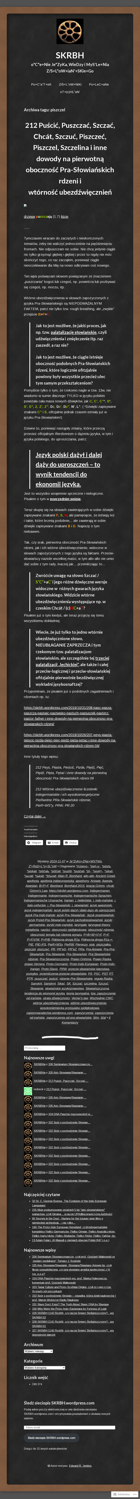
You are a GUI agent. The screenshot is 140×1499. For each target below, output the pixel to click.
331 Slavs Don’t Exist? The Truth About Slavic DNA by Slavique (70, 1304)
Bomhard (56, 886)
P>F (106, 934)
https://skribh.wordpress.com (68, 890)
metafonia (32, 930)
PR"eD (61, 949)
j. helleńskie (83, 900)
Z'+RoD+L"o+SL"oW (43, 866)
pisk (92, 944)
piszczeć (43, 949)
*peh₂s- (95, 866)
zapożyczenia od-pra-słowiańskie (69, 1017)
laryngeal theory (99, 925)
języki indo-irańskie (60, 925)
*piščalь (43, 871)
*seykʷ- (98, 871)
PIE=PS (40, 944)
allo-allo (88, 876)
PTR (30, 978)
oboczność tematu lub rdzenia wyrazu (56, 934)
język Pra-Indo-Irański (40, 915)
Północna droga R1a (66, 939)
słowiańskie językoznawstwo (64, 988)
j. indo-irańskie (103, 900)
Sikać (61, 983)
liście (64, 216)
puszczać (41, 978)
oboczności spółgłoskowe (69, 930)
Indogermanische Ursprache (43, 900)
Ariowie (95, 881)
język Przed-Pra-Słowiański (46, 920)
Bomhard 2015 (74, 886)
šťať (103, 1017)
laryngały (80, 925)
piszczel (30, 949)
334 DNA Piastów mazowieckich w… (70, 1114)
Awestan (31, 886)
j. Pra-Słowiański (58, 905)
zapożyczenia (84, 1013)
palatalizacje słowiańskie (73, 332)
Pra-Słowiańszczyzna (54, 959)
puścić (53, 978)
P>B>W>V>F (92, 934)
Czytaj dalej (35, 816)
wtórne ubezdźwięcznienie (88, 1003)
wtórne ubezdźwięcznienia (51, 1003)
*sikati (108, 871)
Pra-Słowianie (55, 954)
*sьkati (39, 876)
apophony (82, 881)
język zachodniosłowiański (85, 920)
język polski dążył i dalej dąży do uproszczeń (84, 910)
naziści (45, 930)
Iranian (69, 900)
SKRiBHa (39, 1064)
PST (105, 973)
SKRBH (70, 55)
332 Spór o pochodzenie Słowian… (69, 1122)
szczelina (90, 983)
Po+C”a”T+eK (41, 84)
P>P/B (45, 939)
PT (111, 973)
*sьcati (28, 876)
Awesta (107, 881)
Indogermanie (37, 895)
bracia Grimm (95, 886)
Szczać (77, 983)
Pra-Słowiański (76, 954)
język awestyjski (101, 905)
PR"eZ (72, 949)
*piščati (56, 871)
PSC (97, 973)
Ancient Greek (105, 876)
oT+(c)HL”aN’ (70, 92)
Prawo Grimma (81, 959)
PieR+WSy (55, 944)
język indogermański (38, 910)
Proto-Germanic (57, 964)
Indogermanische (60, 895)
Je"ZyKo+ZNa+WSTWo (85, 861)
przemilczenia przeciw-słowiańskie (63, 973)
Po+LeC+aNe (99, 84)
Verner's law (80, 998)
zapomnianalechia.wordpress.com (49, 1013)
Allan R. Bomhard (70, 876)
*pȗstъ (106, 866)
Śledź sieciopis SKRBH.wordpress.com (59, 1402)
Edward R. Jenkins (80, 1465)
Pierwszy (81, 944)
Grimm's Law (38, 890)
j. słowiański (80, 905)
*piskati (32, 871)
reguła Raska (103, 978)
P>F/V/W (33, 939)
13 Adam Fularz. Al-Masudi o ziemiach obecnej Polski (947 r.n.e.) (70, 1240)
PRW (63, 969)
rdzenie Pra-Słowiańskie (76, 978)
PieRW (69, 944)
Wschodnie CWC (101, 998)
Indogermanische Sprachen (92, 895)
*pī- (88, 871)
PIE (31, 944)
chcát (110, 886)
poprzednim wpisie (65, 499)
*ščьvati (51, 876)
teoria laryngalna (77, 993)
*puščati (78, 871)
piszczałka (103, 944)
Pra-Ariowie (94, 949)
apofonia (33, 881)
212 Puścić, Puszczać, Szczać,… (68, 1080)
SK (69, 983)
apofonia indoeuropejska (57, 881)
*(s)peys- (82, 866)
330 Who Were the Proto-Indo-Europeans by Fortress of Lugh (69, 1308)
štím (96, 1017)
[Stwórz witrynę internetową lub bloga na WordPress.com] (49, 1465)
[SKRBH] (70, 31)
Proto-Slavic (49, 969)
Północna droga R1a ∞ (96, 939)
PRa (81, 949)
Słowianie (36, 988)
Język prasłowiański (100, 915)
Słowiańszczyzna (97, 988)
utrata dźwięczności (56, 998)
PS (90, 973)
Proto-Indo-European (84, 964)
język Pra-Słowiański (71, 915)
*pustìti (67, 871)
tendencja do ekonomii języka (44, 993)
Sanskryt (50, 983)
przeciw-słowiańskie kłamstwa (88, 969)
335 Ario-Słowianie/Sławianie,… (67, 1072)
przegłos (32, 973)
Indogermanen (100, 890)
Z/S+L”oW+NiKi (70, 84)
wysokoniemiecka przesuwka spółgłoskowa (69, 1008)
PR (53, 949)
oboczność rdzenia (101, 930)
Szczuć (103, 983)
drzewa (29, 216)
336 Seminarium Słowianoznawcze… (70, 1064)
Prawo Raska (102, 959)
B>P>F (43, 886)
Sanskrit (36, 983)
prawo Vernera (35, 964)
